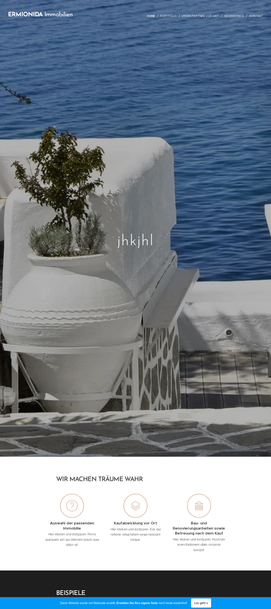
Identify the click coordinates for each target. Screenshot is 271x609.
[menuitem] (152, 16)
